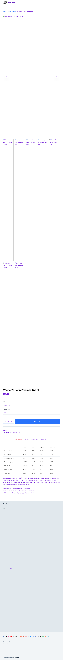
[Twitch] (18, 636)
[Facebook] (3, 636)
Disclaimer (5, 647)
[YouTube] (11, 636)
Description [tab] (19, 439)
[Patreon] (23, 636)
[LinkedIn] (28, 636)
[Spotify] (43, 636)
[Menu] (59, 3)
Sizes (4, 401)
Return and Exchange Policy (8, 643)
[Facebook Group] (33, 636)
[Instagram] (8, 636)
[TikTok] (13, 636)
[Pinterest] (25, 636)
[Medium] (16, 636)
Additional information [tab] (31, 439)
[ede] (5, 568)
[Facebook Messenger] (30, 636)
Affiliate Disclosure (7, 650)
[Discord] (35, 636)
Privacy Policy (6, 645)
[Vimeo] (48, 636)
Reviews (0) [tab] (44, 439)
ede (11, 568)
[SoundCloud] (45, 636)
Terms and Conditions (7, 641)
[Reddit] (21, 636)
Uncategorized (15, 432)
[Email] (38, 636)
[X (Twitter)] (6, 636)
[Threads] (40, 636)
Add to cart (37, 421)
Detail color (6, 409)
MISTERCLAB (13, 2)
